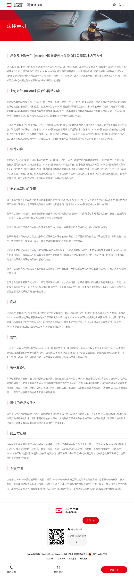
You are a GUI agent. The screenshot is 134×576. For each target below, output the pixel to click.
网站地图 (84, 558)
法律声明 (61, 558)
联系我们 (50, 558)
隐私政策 (72, 558)
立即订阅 (91, 520)
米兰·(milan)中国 (100, 554)
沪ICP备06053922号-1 (77, 554)
